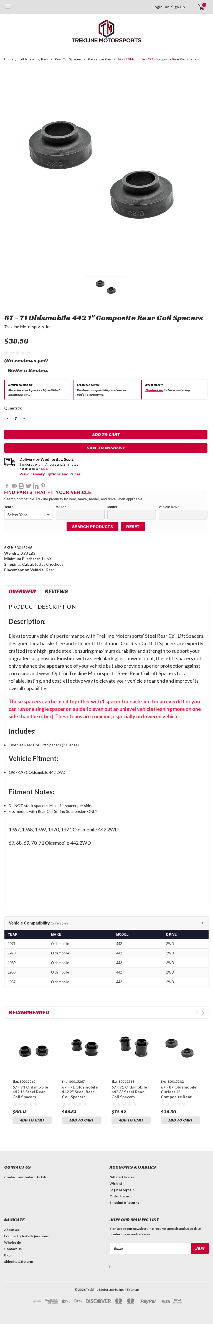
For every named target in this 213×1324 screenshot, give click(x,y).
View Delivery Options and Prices (50, 474)
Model (112, 507)
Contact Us (13, 1249)
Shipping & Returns (124, 1202)
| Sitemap (132, 1289)
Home (8, 59)
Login (158, 6)
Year (9, 507)
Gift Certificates (122, 1177)
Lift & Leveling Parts (34, 59)
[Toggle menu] (7, 10)
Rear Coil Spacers (68, 59)
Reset (133, 526)
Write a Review (28, 370)
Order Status (120, 1196)
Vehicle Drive (169, 507)
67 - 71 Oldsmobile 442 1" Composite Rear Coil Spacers (158, 59)
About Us (11, 1230)
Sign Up (178, 6)
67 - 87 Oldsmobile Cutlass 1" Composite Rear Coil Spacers (179, 1094)
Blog (7, 1255)
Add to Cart (32, 1120)
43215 (43, 468)
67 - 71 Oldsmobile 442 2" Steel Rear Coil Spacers (80, 1092)
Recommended (29, 1012)
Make (61, 507)
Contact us (154, 390)
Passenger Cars (100, 59)
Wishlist (116, 1183)
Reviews (56, 591)
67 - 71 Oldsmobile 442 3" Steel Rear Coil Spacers (129, 1092)
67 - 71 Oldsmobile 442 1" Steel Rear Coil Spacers (30, 1092)
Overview (22, 591)
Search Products (92, 526)
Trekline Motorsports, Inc (27, 326)
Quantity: (13, 408)
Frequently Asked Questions (26, 1236)
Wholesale (12, 1242)
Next (203, 1012)
